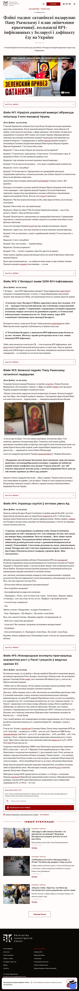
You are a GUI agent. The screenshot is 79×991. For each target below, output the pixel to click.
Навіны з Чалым (8, 958)
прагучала (64, 291)
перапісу (24, 264)
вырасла (55, 740)
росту (59, 767)
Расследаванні (8, 949)
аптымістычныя (10, 734)
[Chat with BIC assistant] (72, 984)
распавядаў (62, 560)
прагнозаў (15, 777)
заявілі (55, 387)
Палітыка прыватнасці (41, 965)
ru (67, 4)
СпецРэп (6, 968)
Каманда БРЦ (38, 952)
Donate (53, 4)
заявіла (72, 519)
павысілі (46, 516)
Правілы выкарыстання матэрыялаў (45, 968)
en (70, 4)
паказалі (48, 140)
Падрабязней (7, 984)
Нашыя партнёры (39, 955)
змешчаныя (56, 323)
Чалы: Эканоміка (8, 955)
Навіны (5, 965)
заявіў (27, 679)
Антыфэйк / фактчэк (39, 9)
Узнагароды (38, 958)
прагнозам (26, 728)
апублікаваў (43, 181)
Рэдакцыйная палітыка (41, 962)
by (64, 4)
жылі (5, 347)
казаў (31, 226)
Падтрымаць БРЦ (39, 949)
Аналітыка (6, 952)
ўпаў (10, 743)
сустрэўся (49, 384)
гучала (42, 196)
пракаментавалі (45, 454)
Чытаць (34, 848)
